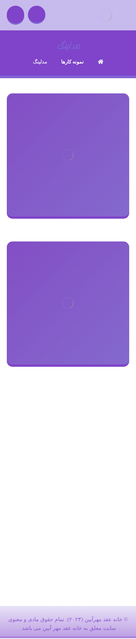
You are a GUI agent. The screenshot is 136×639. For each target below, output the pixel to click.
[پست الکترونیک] (68, 545)
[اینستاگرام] (52, 545)
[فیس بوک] (83, 545)
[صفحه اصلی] (101, 62)
